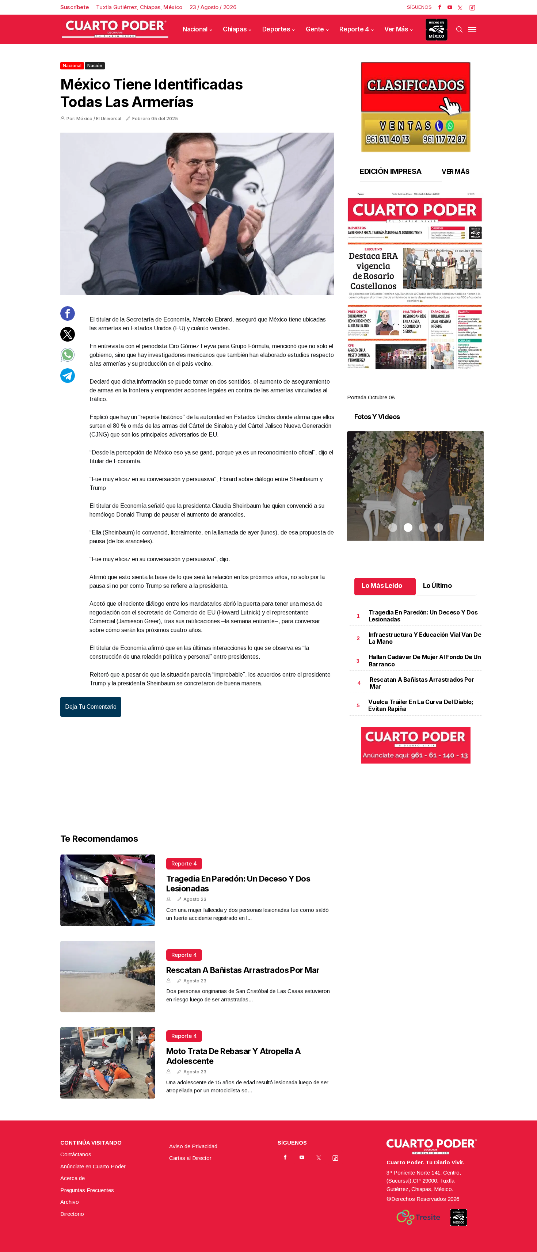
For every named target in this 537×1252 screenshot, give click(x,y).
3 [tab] (423, 388)
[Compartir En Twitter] (67, 339)
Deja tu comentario (91, 707)
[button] (415, 281)
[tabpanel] (415, 297)
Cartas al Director (190, 1158)
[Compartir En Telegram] (67, 380)
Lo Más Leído (382, 585)
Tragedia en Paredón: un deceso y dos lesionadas (423, 616)
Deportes (276, 29)
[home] (115, 29)
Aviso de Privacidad (193, 1146)
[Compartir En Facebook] (67, 318)
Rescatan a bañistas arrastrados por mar (243, 970)
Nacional (195, 29)
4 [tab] (438, 388)
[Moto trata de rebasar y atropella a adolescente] (107, 1063)
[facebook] (439, 7)
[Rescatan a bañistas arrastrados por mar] (107, 976)
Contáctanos (75, 1154)
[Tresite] (418, 1217)
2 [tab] (408, 388)
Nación (94, 65)
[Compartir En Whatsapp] (67, 360)
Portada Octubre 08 (371, 397)
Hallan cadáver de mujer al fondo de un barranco (425, 660)
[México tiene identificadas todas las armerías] (197, 214)
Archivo (69, 1202)
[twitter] (460, 7)
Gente (315, 29)
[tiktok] (472, 7)
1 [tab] (392, 388)
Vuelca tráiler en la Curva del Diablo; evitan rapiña (420, 705)
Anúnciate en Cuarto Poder (93, 1166)
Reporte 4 (354, 29)
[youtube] (450, 7)
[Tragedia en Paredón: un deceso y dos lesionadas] (107, 890)
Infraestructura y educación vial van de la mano (425, 638)
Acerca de (72, 1178)
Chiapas (235, 29)
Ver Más (396, 29)
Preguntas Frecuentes (87, 1190)
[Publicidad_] (416, 105)
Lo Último (437, 585)
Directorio (72, 1214)
